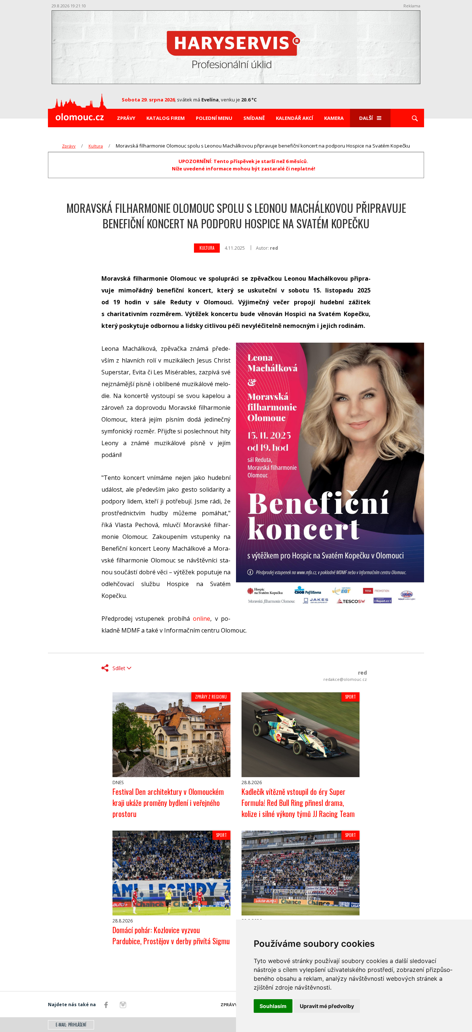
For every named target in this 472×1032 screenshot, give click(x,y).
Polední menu (214, 118)
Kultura (95, 146)
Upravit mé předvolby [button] (327, 1006)
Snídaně (254, 118)
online (201, 618)
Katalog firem (165, 118)
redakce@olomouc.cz (345, 679)
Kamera (334, 118)
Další (366, 118)
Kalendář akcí (294, 118)
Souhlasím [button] (273, 1006)
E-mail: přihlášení (71, 1025)
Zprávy (126, 118)
